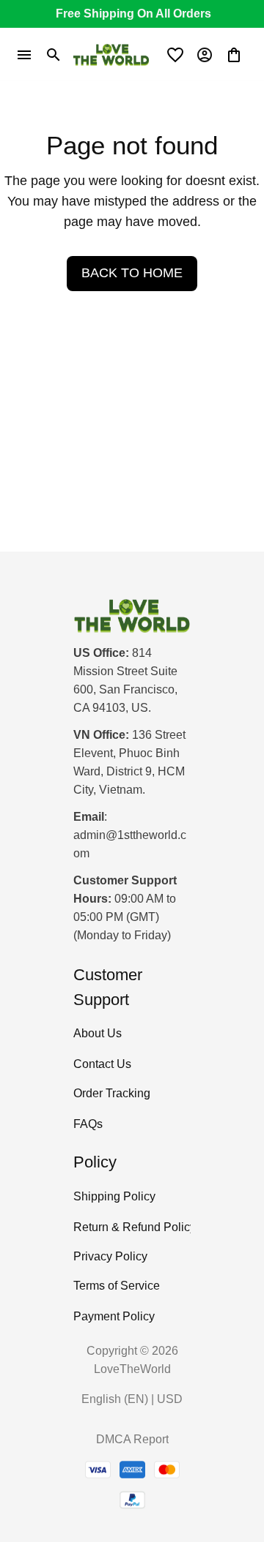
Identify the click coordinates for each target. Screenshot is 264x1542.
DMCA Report (132, 1439)
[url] (132, 845)
